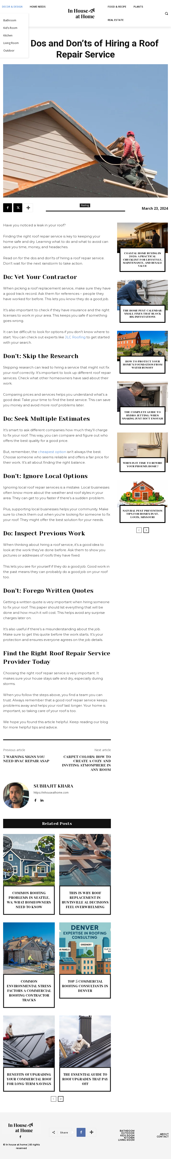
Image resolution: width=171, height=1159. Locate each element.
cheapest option (52, 452)
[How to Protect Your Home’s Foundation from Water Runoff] (142, 346)
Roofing (85, 205)
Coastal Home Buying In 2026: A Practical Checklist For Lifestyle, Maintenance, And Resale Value (142, 260)
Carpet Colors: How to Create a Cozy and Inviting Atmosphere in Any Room (86, 763)
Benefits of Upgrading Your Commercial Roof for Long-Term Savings (29, 1079)
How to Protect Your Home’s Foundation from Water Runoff (142, 364)
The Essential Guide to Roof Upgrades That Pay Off (85, 1079)
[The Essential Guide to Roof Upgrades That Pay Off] (85, 1041)
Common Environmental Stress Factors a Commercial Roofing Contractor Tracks (29, 990)
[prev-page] (53, 1099)
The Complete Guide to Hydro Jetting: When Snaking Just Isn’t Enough (142, 415)
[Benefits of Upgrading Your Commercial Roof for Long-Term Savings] (29, 1041)
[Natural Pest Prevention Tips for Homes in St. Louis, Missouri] (142, 495)
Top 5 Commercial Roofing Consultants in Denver (85, 986)
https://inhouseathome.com (51, 792)
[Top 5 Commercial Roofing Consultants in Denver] (85, 948)
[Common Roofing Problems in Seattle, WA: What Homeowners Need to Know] (29, 860)
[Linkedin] (41, 799)
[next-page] (60, 1099)
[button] (166, 13)
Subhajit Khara (53, 786)
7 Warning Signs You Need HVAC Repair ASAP (26, 759)
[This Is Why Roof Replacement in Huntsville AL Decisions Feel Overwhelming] (85, 860)
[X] (17, 207)
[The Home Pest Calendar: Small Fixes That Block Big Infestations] (142, 295)
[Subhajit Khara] (16, 795)
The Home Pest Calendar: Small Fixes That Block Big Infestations (142, 314)
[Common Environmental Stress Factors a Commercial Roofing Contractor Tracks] (29, 948)
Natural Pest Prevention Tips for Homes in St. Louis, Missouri (142, 514)
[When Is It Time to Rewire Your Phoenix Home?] (142, 448)
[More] (28, 207)
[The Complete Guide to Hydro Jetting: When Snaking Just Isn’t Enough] (142, 397)
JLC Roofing (75, 337)
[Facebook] (7, 207)
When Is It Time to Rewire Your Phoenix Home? (142, 464)
